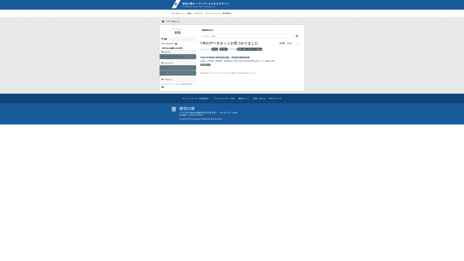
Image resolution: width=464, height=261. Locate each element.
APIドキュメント (250, 73)
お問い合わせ (259, 98)
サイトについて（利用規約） (219, 13)
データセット (178, 13)
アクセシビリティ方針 (224, 98)
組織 (189, 13)
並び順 (282, 43)
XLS (208, 64)
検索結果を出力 (208, 30)
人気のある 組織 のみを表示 (171, 48)
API (239, 73)
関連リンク (244, 98)
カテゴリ (198, 13)
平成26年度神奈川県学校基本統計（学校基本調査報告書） (225, 57)
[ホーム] (163, 21)
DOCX (203, 64)
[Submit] (297, 36)
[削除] (216, 49)
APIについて (275, 98)
